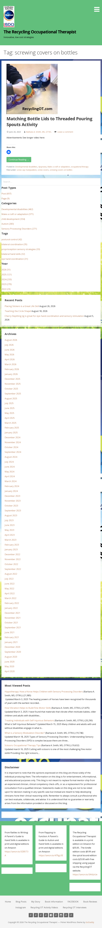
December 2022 (12, 554)
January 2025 (11, 432)
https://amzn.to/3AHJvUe (85, 874)
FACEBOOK (73, 901)
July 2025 (9, 403)
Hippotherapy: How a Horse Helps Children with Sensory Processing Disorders (44, 691)
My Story (35, 901)
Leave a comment (65, 132)
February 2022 (12, 603)
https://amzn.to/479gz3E (51, 855)
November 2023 (13, 500)
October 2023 (11, 505)
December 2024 (12, 437)
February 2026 (12, 369)
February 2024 (12, 486)
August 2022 (11, 573)
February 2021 (12, 637)
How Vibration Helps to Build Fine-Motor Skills (28, 707)
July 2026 (9, 344)
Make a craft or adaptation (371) (17, 214)
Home (8, 901)
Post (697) (6, 193)
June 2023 (9, 525)
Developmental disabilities (26, 166)
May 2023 (9, 530)
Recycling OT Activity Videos (44, 907)
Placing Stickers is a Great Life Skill (22, 306)
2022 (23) (5, 289)
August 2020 (11, 656)
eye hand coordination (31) (14, 258)
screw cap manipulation (27, 170)
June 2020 (9, 661)
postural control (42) (11, 239)
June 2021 (9, 632)
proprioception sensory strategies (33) (20, 249)
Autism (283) (7, 223)
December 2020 (12, 647)
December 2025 (12, 378)
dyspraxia (42, 166)
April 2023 (10, 534)
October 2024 (11, 447)
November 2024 (13, 442)
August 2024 (11, 456)
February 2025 (12, 427)
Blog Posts (21, 901)
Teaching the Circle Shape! (18, 311)
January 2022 (11, 608)
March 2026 (10, 364)
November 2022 (13, 559)
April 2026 (10, 359)
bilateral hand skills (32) (13, 254)
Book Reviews (90, 901)
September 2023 (13, 510)
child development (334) (13, 219)
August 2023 (11, 515)
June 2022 (9, 583)
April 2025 (10, 418)
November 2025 (13, 383)
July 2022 (9, 578)
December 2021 (12, 612)
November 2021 (13, 617)
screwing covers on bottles (61, 170)
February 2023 (12, 544)
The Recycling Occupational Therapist (40, 32)
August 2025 (11, 398)
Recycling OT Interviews (74, 907)
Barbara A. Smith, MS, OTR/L (39, 132)
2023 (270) (6, 284)
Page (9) (5, 198)
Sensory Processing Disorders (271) (19, 228)
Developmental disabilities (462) (17, 209)
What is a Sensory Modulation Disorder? (25, 732)
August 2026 (11, 340)
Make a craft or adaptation (59, 166)
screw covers (43, 170)
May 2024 (9, 471)
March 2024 (10, 481)
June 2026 (9, 349)
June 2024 (9, 466)
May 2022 (9, 588)
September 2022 (13, 569)
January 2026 (11, 374)
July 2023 (9, 520)
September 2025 (13, 393)
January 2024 (11, 491)
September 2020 (13, 651)
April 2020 (10, 671)
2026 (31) (5, 269)
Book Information (54, 901)
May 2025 (9, 413)
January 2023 (11, 549)
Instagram (20, 907)
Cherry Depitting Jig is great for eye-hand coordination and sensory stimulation (44, 316)
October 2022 (11, 564)
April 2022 (10, 593)
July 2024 (9, 461)
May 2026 (9, 354)
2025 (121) (6, 274)
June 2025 (9, 408)
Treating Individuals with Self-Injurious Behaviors (29, 720)
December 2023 (12, 496)
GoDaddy (90, 922)
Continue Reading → (19, 159)
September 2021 (13, 627)
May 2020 (9, 666)
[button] (98, 6)
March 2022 (10, 598)
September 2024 (13, 452)
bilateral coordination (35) (14, 244)
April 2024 (10, 476)
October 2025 (11, 388)
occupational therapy (79, 166)
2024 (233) (6, 279)
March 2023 (10, 539)
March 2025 (10, 422)
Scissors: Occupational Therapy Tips (23, 745)
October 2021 (11, 622)
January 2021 (11, 642)
